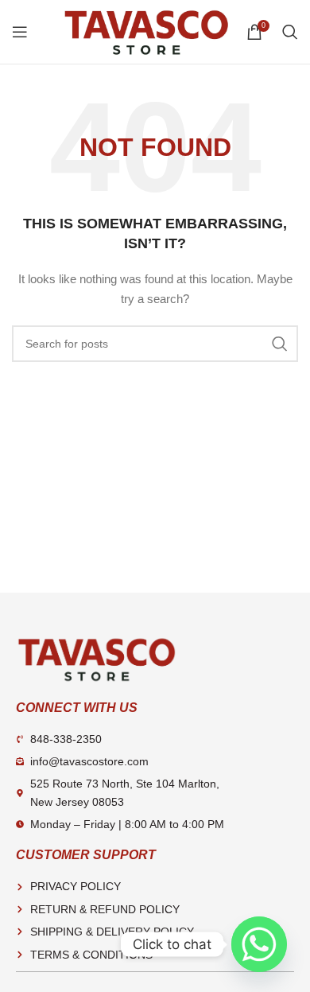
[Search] (290, 32)
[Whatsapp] (259, 944)
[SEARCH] (280, 343)
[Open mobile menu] (20, 32)
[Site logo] (146, 31)
